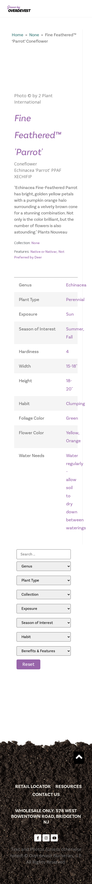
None (34, 35)
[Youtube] (54, 837)
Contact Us (46, 794)
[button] (83, 8)
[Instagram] (46, 837)
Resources (68, 786)
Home (17, 35)
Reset (28, 664)
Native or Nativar (43, 251)
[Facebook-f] (37, 837)
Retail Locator (33, 786)
